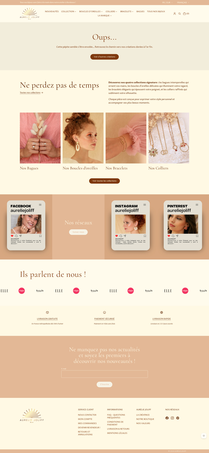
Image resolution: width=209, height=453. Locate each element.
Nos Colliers (158, 168)
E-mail (63, 369)
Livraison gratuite (47, 319)
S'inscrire (104, 384)
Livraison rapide (162, 319)
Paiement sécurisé (104, 319)
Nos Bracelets (116, 168)
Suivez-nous (78, 232)
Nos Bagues (29, 168)
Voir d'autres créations (104, 56)
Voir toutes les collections (104, 181)
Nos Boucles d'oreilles (80, 168)
